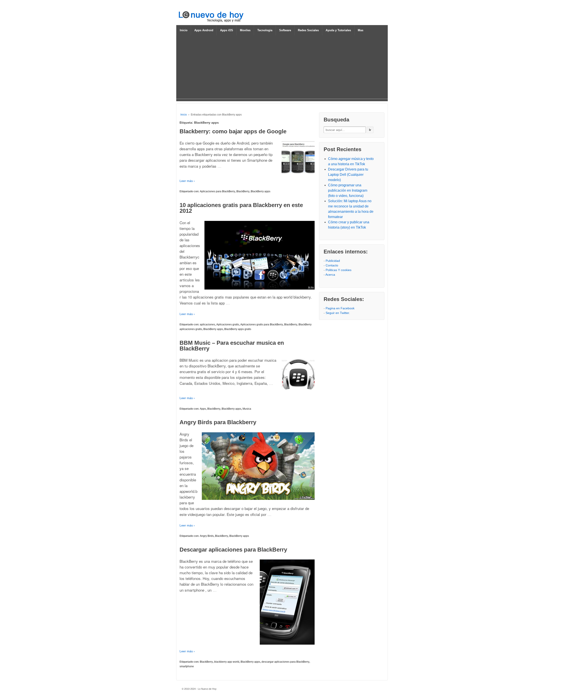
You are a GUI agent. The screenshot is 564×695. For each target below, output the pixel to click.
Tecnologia (264, 30)
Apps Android (203, 30)
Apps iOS (226, 30)
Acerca (330, 274)
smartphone (187, 666)
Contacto (332, 265)
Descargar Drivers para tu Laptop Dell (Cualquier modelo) (348, 174)
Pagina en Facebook (340, 308)
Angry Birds (207, 535)
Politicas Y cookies (338, 270)
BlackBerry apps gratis (237, 329)
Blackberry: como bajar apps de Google (233, 131)
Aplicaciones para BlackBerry (217, 191)
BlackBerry (242, 191)
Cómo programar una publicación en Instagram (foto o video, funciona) (347, 190)
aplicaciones (207, 324)
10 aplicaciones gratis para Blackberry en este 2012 (241, 208)
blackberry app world (226, 661)
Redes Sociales (308, 30)
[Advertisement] (282, 68)
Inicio (183, 30)
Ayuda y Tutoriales (338, 30)
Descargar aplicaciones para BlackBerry (233, 549)
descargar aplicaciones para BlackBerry (285, 661)
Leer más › (187, 181)
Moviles (245, 30)
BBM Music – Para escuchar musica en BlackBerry (232, 345)
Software (285, 30)
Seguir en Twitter (337, 313)
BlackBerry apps (260, 191)
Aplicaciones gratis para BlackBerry (261, 324)
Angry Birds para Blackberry (218, 422)
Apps (203, 408)
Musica (247, 408)
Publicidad (333, 260)
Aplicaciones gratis (227, 324)
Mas (360, 30)
